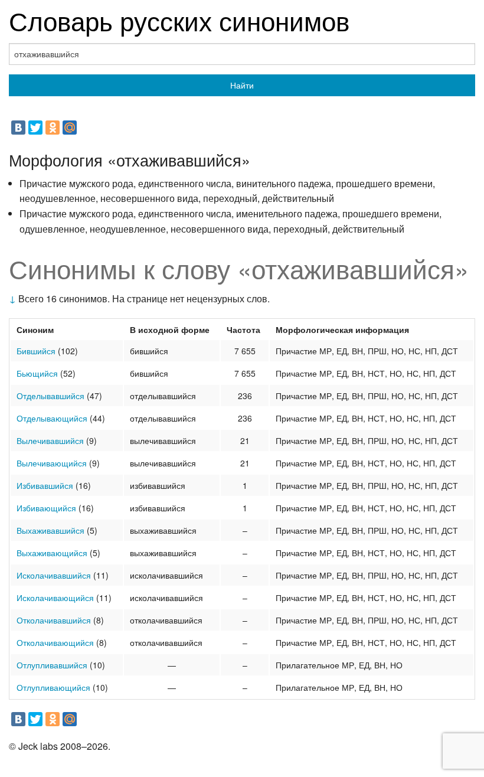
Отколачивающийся (55, 642)
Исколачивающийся (55, 597)
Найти (242, 85)
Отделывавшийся (50, 395)
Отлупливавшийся (52, 665)
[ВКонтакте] (18, 127)
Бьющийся (37, 373)
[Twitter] (35, 127)
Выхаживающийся (52, 553)
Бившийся (36, 351)
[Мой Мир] (70, 127)
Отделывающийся (52, 418)
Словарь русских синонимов (179, 19)
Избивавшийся (45, 485)
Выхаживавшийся (50, 530)
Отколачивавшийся (54, 620)
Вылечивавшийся (50, 440)
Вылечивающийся (52, 463)
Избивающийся (46, 508)
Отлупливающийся (53, 687)
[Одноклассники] (52, 127)
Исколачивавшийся (54, 575)
